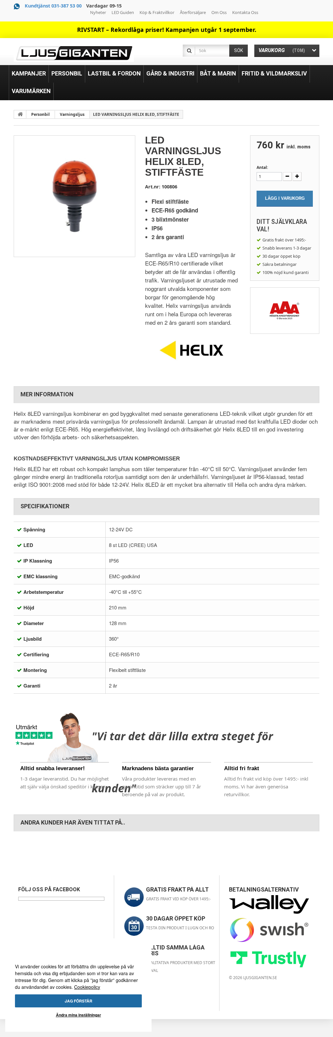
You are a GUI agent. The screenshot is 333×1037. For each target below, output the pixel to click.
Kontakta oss (245, 12)
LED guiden (123, 12)
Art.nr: (152, 186)
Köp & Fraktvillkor (157, 12)
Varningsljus (72, 114)
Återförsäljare (193, 12)
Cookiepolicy (87, 987)
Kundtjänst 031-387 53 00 (53, 6)
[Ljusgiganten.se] (74, 53)
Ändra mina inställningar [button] (78, 1015)
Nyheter (98, 12)
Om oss (219, 12)
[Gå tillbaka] (20, 114)
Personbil (40, 114)
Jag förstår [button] (78, 1001)
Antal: (262, 167)
